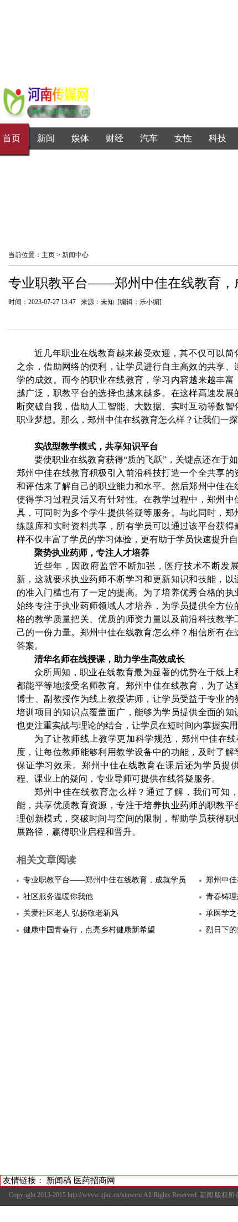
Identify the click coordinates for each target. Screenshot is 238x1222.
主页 (48, 255)
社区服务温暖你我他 (58, 896)
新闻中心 (75, 255)
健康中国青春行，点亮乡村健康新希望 (89, 930)
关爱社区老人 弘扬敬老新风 (70, 913)
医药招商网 (94, 1180)
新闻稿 (58, 1180)
